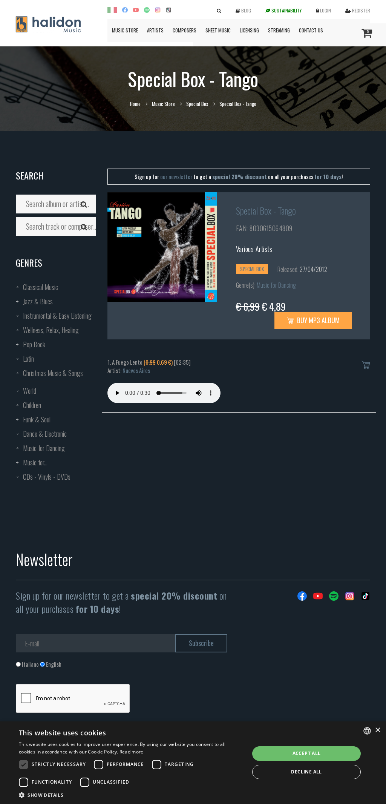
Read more (131, 752)
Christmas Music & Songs (53, 373)
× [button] (377, 730)
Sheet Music (218, 30)
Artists (155, 30)
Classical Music (40, 287)
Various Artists (254, 249)
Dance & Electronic (45, 434)
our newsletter (176, 176)
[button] (131, 794)
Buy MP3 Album (318, 320)
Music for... (35, 462)
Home (135, 103)
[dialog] (193, 762)
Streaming (279, 30)
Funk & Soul (37, 419)
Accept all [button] (307, 753)
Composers (184, 30)
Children (32, 405)
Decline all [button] (306, 772)
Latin (28, 359)
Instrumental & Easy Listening (57, 316)
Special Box (197, 103)
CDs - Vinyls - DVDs (46, 477)
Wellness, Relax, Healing (51, 330)
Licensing (249, 30)
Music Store (125, 30)
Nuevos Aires (136, 370)
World (29, 391)
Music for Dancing (44, 448)
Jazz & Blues (38, 301)
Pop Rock (34, 344)
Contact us (311, 30)
